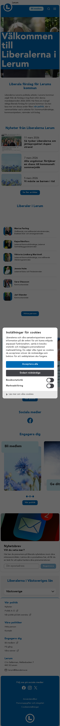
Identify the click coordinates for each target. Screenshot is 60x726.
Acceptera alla (30, 364)
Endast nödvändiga (30, 373)
